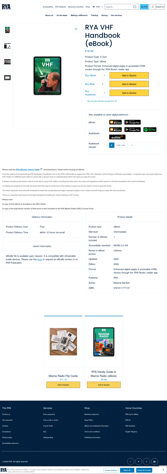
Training (94, 15)
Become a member (75, 6)
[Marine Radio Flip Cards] (63, 341)
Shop (88, 6)
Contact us (6, 414)
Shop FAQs (88, 420)
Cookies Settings (111, 470)
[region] (83, 470)
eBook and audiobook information (96, 426)
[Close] (163, 469)
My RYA (144, 6)
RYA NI (127, 420)
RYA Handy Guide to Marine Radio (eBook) (104, 374)
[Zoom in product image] (76, 29)
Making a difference (79, 15)
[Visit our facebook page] (130, 461)
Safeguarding (48, 437)
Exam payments (49, 414)
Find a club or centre (50, 420)
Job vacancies (7, 420)
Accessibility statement (10, 443)
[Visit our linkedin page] (154, 461)
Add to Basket (129, 75)
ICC (44, 431)
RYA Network (60, 6)
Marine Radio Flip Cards (63, 376)
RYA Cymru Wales (131, 414)
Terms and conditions (92, 431)
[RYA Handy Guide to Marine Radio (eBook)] (104, 341)
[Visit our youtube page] (138, 461)
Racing (104, 15)
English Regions (131, 431)
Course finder (48, 426)
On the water (62, 15)
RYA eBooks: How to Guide (28, 169)
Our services (116, 15)
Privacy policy (7, 437)
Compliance (6, 431)
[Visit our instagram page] (146, 461)
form (39, 259)
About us (49, 15)
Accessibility (48, 6)
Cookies (5, 426)
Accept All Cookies (144, 470)
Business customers (91, 414)
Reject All (127, 470)
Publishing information (92, 437)
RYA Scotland (130, 426)
